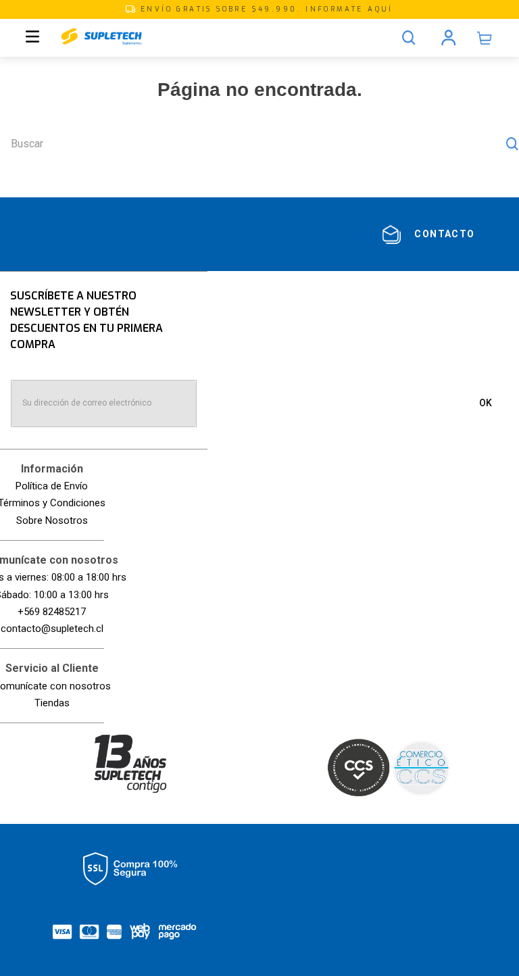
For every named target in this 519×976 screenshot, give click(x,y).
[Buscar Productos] (512, 144)
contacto (444, 233)
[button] (259, 9)
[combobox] (259, 144)
